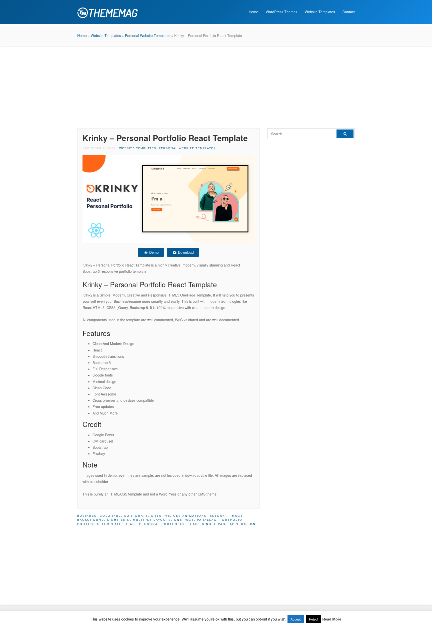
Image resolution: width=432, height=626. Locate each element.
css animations (190, 516)
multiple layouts (152, 520)
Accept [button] (295, 619)
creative (160, 516)
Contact (348, 12)
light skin (118, 520)
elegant (219, 516)
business (87, 516)
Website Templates (320, 12)
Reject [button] (313, 619)
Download (185, 252)
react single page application (222, 524)
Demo (153, 252)
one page (184, 520)
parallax (206, 520)
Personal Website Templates (147, 35)
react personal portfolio (154, 524)
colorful (110, 516)
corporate (136, 516)
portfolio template (99, 524)
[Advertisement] (216, 86)
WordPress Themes (281, 12)
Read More (331, 619)
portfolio (231, 520)
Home (253, 12)
